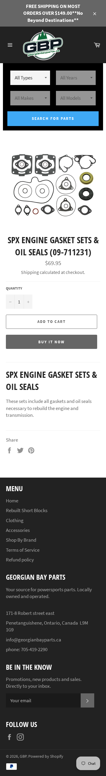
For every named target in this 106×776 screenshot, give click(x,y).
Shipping (30, 272)
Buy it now (51, 341)
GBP (23, 756)
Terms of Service (22, 550)
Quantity (14, 288)
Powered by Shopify (45, 756)
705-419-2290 (34, 649)
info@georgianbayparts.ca (33, 639)
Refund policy (20, 559)
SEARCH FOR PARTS (53, 118)
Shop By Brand (21, 540)
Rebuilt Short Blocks (26, 510)
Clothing (15, 520)
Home (12, 500)
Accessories (18, 530)
